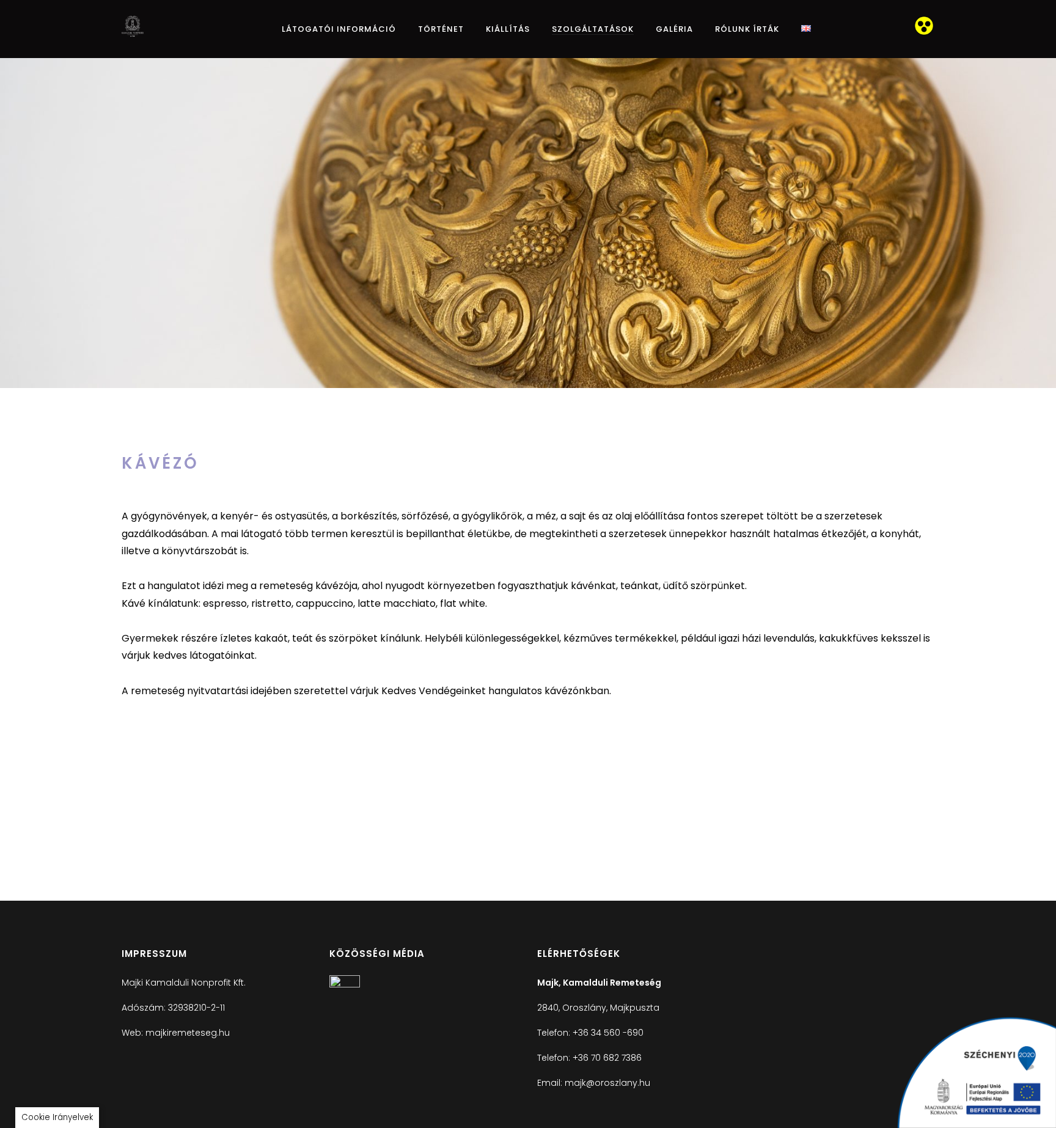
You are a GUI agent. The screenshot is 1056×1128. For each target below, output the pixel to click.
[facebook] (344, 984)
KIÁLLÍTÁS (508, 29)
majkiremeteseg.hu (187, 1033)
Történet (441, 29)
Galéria (674, 29)
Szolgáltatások (593, 29)
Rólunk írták (747, 29)
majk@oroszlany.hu (607, 1083)
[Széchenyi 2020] (976, 1072)
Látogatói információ (339, 29)
